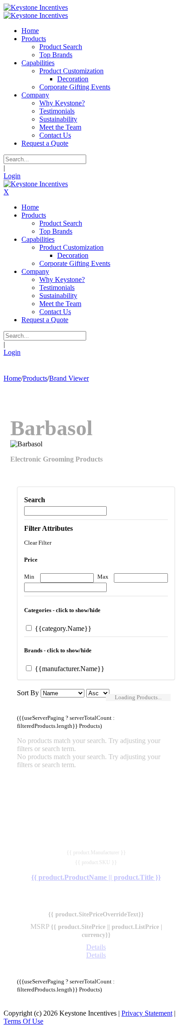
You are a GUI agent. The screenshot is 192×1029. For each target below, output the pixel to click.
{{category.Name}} (62, 628)
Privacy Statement (146, 1013)
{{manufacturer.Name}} (68, 668)
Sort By (28, 693)
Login (12, 176)
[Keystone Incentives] (36, 7)
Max (103, 576)
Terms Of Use (23, 1021)
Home (12, 378)
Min (29, 576)
